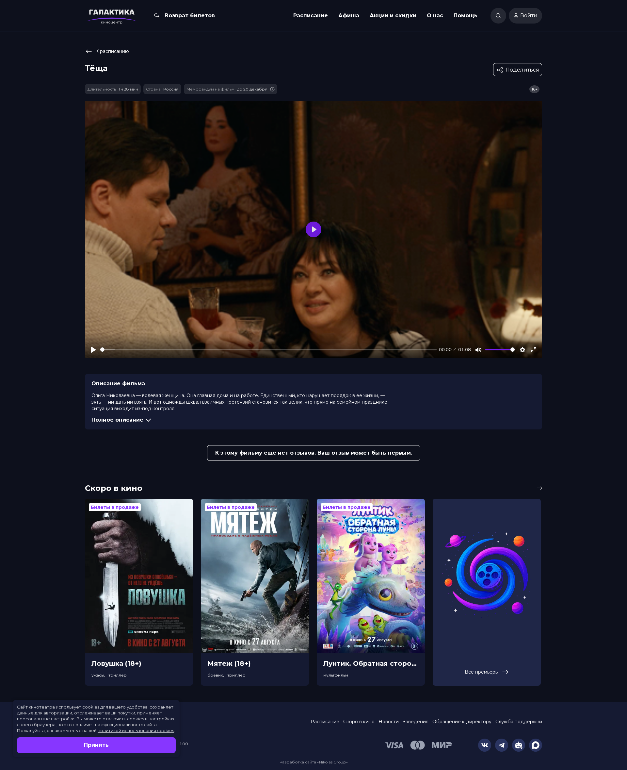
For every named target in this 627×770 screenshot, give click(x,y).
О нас (435, 15)
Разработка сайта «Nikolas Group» (314, 762)
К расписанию (112, 51)
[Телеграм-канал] (501, 745)
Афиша (348, 15)
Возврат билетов (190, 15)
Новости (388, 722)
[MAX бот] (535, 745)
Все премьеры (482, 672)
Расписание (310, 15)
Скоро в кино (359, 722)
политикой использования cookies (136, 730)
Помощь (465, 15)
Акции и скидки (393, 15)
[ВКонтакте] (484, 745)
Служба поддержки (518, 722)
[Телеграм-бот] (518, 745)
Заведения (415, 722)
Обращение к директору (461, 722)
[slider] (268, 349)
